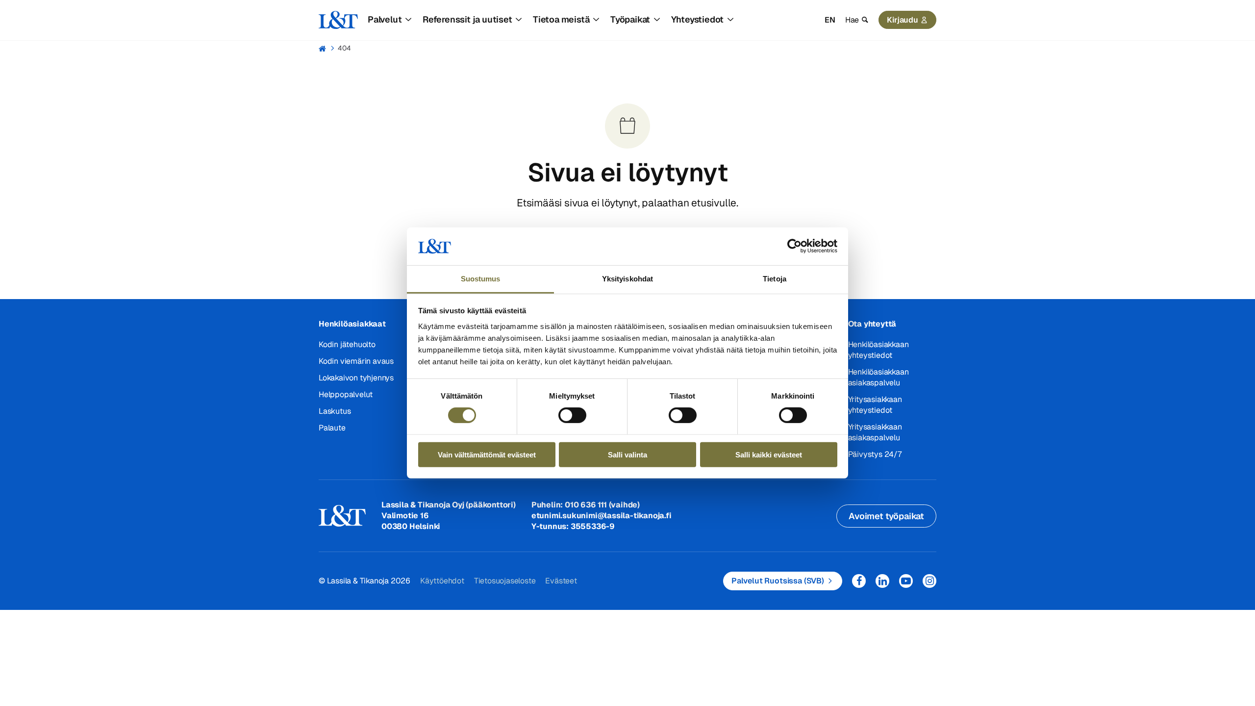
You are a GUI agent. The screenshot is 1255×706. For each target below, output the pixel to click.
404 (344, 48)
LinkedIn (882, 581)
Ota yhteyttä (872, 324)
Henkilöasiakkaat (352, 324)
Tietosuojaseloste (505, 581)
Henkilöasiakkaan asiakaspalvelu (878, 377)
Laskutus (335, 411)
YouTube (906, 581)
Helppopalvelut (346, 394)
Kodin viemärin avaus (356, 361)
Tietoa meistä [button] (561, 19)
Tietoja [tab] (774, 279)
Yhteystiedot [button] (697, 19)
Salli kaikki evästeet (768, 454)
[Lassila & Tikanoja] (338, 20)
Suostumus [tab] (481, 279)
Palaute (332, 428)
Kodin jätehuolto (347, 344)
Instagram (929, 581)
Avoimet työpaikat (886, 516)
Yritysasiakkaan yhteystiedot (875, 404)
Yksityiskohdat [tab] (627, 279)
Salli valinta (627, 454)
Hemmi (323, 48)
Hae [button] (852, 20)
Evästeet (561, 581)
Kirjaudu (902, 20)
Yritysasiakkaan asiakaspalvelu (875, 432)
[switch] (572, 415)
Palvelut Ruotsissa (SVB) (777, 581)
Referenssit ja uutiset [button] (467, 19)
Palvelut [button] (385, 19)
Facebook (859, 581)
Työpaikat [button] (630, 19)
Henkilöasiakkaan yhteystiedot (878, 349)
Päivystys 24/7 (875, 454)
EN (830, 20)
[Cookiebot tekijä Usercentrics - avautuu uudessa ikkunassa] (794, 246)
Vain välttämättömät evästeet (487, 454)
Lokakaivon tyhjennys (356, 378)
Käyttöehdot (442, 581)
